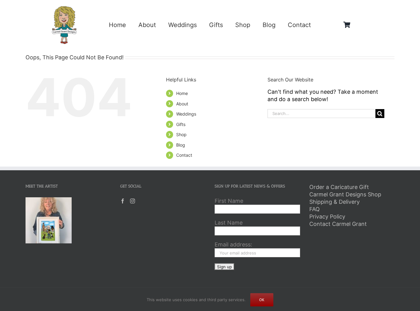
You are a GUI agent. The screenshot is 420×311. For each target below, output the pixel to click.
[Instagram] (132, 201)
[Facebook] (122, 201)
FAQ (314, 209)
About (182, 103)
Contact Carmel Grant (338, 224)
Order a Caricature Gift (339, 187)
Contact (184, 155)
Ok (261, 299)
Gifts (180, 124)
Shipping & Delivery (334, 202)
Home (182, 93)
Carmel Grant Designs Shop (345, 194)
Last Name (229, 222)
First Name (229, 201)
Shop (181, 134)
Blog (180, 145)
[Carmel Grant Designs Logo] (64, 9)
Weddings (186, 113)
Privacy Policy (327, 216)
